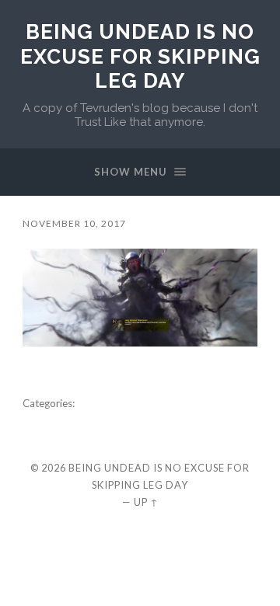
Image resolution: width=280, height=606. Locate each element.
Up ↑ (146, 502)
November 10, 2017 (74, 223)
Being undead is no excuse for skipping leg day (140, 55)
